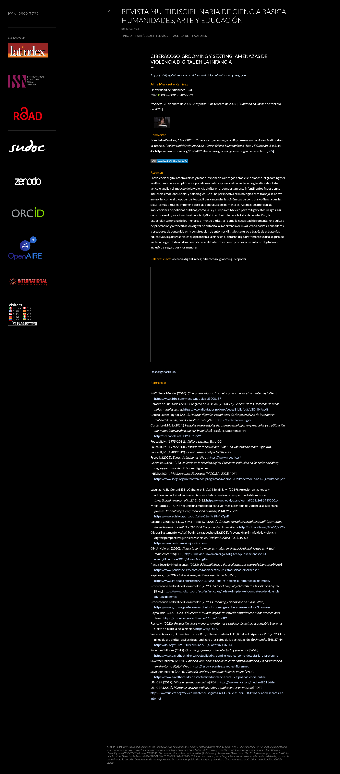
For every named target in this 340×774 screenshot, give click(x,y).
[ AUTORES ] (200, 35)
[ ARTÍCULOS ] (144, 35)
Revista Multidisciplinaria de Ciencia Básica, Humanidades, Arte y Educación (204, 15)
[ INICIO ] (127, 35)
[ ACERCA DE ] (181, 35)
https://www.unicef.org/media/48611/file (246, 682)
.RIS (270, 151)
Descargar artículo (163, 372)
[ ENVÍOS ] (163, 35)
